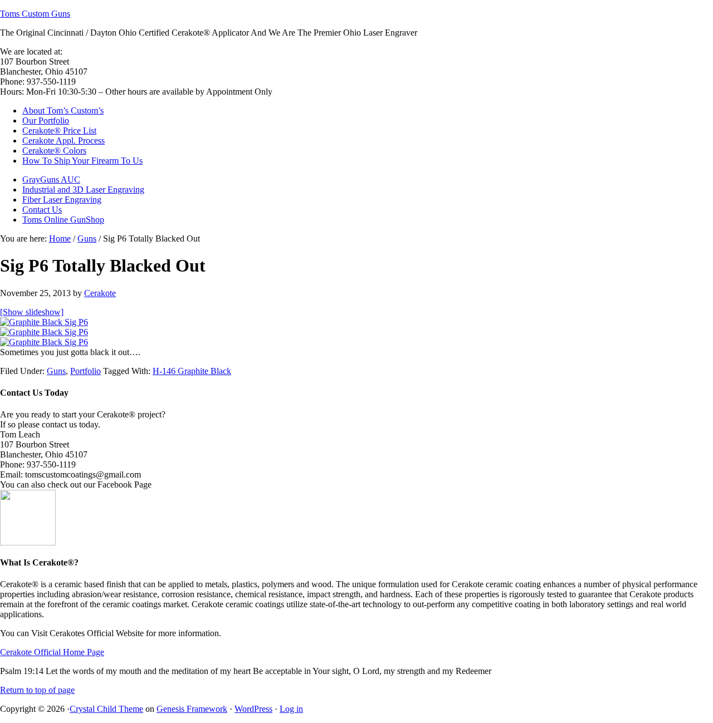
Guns (56, 371)
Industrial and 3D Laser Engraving (83, 189)
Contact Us (42, 209)
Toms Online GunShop (63, 219)
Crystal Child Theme (106, 709)
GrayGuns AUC (51, 179)
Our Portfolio (45, 120)
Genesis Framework (192, 709)
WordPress (253, 709)
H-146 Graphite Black (192, 371)
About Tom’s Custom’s (63, 110)
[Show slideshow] (32, 312)
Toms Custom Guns (35, 13)
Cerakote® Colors (54, 150)
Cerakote (100, 293)
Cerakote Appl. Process (63, 140)
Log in (291, 709)
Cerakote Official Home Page (52, 652)
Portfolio (85, 371)
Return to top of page (37, 690)
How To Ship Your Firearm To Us (82, 160)
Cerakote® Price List (59, 130)
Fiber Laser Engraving (61, 199)
